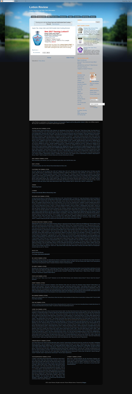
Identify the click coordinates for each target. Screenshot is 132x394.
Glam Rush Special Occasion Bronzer (44, 206)
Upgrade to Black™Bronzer (49, 272)
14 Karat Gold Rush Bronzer (38, 198)
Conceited (34, 203)
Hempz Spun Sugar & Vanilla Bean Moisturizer (66, 286)
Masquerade (75, 211)
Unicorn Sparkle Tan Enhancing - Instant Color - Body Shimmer (50, 245)
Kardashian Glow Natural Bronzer (73, 208)
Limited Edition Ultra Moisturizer (62, 179)
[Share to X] (46, 52)
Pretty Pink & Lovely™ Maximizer (65, 324)
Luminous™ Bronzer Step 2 (75, 179)
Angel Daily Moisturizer (85, 198)
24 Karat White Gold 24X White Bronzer (52, 198)
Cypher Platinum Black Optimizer (86, 177)
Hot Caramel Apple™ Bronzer (88, 318)
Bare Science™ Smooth (43, 172)
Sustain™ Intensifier (36, 352)
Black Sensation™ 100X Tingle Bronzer (40, 365)
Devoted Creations (81, 84)
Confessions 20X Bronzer (42, 203)
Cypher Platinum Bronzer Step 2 (43, 178)
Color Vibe (48, 228)
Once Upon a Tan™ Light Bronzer (82, 269)
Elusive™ (48, 205)
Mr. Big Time (50, 212)
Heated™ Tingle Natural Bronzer (48, 137)
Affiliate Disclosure (94, 90)
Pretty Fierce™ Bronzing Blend (63, 150)
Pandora (38, 214)
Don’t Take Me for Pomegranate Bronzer (59, 344)
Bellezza (57, 199)
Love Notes (50, 211)
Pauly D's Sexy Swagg (54, 238)
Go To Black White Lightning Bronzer (92, 315)
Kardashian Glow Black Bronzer (88, 206)
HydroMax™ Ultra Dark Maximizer (66, 287)
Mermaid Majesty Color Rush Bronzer (46, 236)
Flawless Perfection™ (89, 231)
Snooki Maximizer (83, 327)
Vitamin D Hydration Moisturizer (53, 262)
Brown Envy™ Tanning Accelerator (74, 358)
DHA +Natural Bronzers (51, 36)
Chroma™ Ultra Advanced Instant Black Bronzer (45, 367)
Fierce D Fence (43, 134)
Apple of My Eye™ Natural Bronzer (64, 342)
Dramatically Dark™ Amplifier (38, 231)
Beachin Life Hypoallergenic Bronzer (62, 130)
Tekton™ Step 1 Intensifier (64, 181)
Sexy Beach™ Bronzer (41, 271)
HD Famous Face (86, 178)
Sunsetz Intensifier (86, 290)
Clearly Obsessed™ (58, 202)
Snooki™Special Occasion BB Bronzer (40, 332)
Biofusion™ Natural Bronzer (54, 172)
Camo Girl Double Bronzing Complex (87, 259)
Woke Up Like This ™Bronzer (42, 247)
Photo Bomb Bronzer (53, 324)
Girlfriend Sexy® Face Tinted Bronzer (88, 344)
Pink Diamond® (94, 349)
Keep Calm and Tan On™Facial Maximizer (45, 321)
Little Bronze (45, 211)
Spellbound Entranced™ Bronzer (84, 215)
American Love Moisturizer (61, 259)
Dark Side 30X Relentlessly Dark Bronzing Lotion (65, 133)
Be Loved (83, 342)
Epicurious (76, 178)
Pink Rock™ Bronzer (44, 351)
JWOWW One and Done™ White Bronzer (87, 65)
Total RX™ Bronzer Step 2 (75, 181)
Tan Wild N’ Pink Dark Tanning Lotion (78, 261)
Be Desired (78, 342)
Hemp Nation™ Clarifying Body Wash (59, 139)
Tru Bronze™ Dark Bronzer (84, 362)
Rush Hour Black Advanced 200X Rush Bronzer (42, 374)
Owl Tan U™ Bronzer (73, 236)
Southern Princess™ (57, 374)
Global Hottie (94, 136)
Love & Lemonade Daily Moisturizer (79, 235)
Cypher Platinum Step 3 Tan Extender (58, 178)
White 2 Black (66, 245)
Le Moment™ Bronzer (92, 233)
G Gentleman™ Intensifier (83, 134)
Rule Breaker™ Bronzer (50, 241)
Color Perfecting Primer (86, 175)
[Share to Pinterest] (49, 52)
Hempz (79, 91)
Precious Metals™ (53, 150)
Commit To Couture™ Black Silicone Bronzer (60, 228)
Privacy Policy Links (94, 94)
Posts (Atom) (42, 60)
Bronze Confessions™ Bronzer (58, 226)
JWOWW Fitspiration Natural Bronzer (84, 140)
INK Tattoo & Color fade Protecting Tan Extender (64, 269)
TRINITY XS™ (42, 244)
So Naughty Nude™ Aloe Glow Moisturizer (64, 241)
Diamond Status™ (84, 229)
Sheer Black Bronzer (40, 325)
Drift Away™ (71, 344)
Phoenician (42, 214)
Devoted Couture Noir (75, 229)
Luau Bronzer (48, 371)
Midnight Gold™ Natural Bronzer (45, 373)
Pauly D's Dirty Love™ (44, 238)
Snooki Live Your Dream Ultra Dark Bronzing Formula (68, 327)
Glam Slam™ (54, 206)
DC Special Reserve (46, 229)
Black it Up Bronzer (82, 60)
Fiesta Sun (80, 89)
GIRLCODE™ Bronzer (36, 232)
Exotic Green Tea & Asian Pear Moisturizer (73, 284)
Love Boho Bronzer (94, 348)
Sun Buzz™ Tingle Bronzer (56, 376)
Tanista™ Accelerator (95, 271)
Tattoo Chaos (60, 337)
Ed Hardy (79, 87)
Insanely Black (82, 297)
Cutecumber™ (38, 344)
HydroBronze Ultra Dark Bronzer (52, 287)
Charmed (88, 201)
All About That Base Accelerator (38, 304)
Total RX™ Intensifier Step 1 (87, 181)
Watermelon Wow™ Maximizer (69, 337)
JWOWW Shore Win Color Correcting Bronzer (72, 146)
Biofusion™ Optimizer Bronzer (66, 172)
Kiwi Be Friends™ (65, 348)
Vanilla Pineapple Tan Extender (46, 155)
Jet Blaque (87, 297)
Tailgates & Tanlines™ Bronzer (84, 68)
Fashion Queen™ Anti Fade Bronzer (43, 368)
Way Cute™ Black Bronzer (81, 337)
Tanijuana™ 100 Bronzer (49, 377)
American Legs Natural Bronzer (48, 259)
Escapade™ (67, 205)
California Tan (80, 78)
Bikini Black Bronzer (45, 360)
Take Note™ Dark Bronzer (82, 216)
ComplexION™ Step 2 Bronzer (60, 177)
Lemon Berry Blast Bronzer (60, 321)
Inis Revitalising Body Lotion (38, 165)
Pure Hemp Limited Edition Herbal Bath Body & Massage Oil (79, 289)
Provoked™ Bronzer (82, 67)
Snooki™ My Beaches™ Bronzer (42, 329)
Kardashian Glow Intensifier (60, 208)
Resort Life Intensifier (92, 214)
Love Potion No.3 (57, 211)
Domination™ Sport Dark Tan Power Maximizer (73, 314)
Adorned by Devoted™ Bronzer (69, 223)
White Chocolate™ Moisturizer (44, 378)
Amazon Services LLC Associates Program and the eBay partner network (67, 122)
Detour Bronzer (54, 229)
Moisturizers (63, 16)
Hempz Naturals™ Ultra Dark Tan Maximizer (46, 286)
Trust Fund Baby (62, 244)
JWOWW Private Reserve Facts (65, 144)
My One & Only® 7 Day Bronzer (51, 305)
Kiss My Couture (84, 233)
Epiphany (63, 205)
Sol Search (85, 152)
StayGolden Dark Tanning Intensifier (54, 271)
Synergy (79, 100)
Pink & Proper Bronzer (76, 349)
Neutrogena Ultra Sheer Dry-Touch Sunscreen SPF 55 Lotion (91, 39)
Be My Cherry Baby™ (89, 342)
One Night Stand (88, 212)
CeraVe (79, 104)
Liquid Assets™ (68, 149)
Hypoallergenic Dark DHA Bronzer (81, 287)
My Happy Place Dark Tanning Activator (88, 322)
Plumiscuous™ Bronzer (77, 351)
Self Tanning (85, 16)
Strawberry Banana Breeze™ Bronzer (82, 277)
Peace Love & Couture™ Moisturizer (66, 239)
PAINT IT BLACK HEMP (95, 297)
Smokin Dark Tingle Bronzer (67, 290)
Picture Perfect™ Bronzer (50, 214)
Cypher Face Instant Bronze (73, 177)
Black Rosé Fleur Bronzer (71, 201)
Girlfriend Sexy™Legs (61, 346)
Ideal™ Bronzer (49, 233)
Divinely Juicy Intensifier (90, 203)
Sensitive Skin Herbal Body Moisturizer (53, 290)
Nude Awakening (38, 150)
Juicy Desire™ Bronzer (71, 206)
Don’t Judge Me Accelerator (94, 229)
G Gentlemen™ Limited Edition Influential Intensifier (77, 136)
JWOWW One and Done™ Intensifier (46, 143)
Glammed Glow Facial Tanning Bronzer (53, 232)
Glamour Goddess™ (62, 206)
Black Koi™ (47, 268)
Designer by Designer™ (80, 203)
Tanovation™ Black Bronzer (38, 272)
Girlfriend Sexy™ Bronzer (71, 345)
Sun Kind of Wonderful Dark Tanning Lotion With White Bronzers (70, 242)
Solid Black (40, 298)
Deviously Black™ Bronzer (81, 133)
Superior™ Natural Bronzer (45, 153)
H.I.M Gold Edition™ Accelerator (83, 232)
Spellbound (74, 215)
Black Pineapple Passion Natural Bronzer (88, 311)
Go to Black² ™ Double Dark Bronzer (40, 316)
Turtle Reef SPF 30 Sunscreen (85, 244)
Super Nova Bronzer (66, 216)
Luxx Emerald (77, 322)
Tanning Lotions (41, 16)
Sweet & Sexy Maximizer (69, 332)
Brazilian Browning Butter (75, 268)
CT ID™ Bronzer (89, 172)
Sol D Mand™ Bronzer (78, 152)
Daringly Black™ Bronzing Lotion (42, 133)
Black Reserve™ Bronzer (46, 226)
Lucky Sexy (89, 235)
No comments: (36, 52)
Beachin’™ (72, 130)
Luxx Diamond (71, 322)
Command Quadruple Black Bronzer (92, 202)
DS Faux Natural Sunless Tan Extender (56, 203)
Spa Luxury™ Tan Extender (79, 241)
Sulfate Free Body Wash (56, 216)
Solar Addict (90, 152)
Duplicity (89, 133)
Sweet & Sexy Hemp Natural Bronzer (56, 332)
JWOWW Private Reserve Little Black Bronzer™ (82, 144)
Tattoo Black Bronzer (53, 337)
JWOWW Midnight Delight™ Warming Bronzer (65, 141)
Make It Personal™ (69, 211)
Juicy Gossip (78, 206)
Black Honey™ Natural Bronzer (48, 364)
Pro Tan (79, 95)
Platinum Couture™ (88, 239)
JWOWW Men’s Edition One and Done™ (47, 141)
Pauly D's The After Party (91, 238)
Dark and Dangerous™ (46, 344)
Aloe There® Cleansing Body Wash (48, 342)
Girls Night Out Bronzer (43, 261)
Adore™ (71, 198)
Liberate (41, 211)
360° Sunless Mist (65, 198)
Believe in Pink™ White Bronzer (86, 225)
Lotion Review (38, 7)
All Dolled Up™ (76, 198)
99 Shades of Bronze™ (57, 223)
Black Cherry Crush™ (36, 277)
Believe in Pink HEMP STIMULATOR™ (57, 225)
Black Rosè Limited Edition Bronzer (57, 201)
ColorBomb (82, 202)
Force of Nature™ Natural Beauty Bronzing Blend (57, 134)
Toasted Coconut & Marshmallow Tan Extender (82, 153)
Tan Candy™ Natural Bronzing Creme (60, 335)
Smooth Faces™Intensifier (67, 152)
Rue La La (53, 215)
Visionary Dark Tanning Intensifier (57, 218)
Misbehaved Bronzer (85, 211)
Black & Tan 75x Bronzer (37, 297)
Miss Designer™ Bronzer (95, 211)
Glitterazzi (64, 232)
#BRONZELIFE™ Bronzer (37, 223)
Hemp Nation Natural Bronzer (76, 137)
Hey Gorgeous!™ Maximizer (94, 360)
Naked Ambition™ (57, 212)
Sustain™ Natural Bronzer (46, 352)
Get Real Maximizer (68, 315)
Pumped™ (71, 214)
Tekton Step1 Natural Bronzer (53, 181)
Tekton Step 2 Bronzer (42, 181)
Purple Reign (77, 214)
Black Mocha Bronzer (60, 364)
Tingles (70, 16)
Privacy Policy (93, 92)
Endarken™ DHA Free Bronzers (52, 231)
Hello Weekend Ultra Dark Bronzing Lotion (91, 316)
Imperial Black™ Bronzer (72, 361)
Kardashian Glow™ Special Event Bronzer (88, 209)
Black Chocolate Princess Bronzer (55, 362)
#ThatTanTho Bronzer (36, 311)
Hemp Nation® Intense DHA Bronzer (43, 139)
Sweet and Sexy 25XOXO (82, 334)
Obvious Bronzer (80, 212)
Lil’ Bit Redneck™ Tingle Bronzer (47, 235)
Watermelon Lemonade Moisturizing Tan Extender (63, 155)
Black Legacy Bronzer (95, 199)
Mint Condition (64, 349)
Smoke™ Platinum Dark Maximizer (66, 325)
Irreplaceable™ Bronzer (75, 233)
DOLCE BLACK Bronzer (38, 252)
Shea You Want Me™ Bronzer (88, 351)
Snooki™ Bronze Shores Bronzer (63, 328)
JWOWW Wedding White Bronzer (62, 147)
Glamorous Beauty (70, 346)
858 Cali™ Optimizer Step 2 (60, 171)
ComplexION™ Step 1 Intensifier (46, 177)
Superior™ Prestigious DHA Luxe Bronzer (60, 153)
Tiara (70, 153)
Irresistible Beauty (54, 348)
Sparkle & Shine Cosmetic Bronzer (92, 241)
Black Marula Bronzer (75, 311)
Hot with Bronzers (92, 139)
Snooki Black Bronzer (92, 325)
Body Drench (80, 76)
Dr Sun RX (80, 86)
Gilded (90, 136)
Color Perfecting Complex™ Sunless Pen (52, 175)
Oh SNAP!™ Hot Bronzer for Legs (85, 361)
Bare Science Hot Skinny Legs (91, 171)
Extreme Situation (63, 231)
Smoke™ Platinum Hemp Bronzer (80, 325)
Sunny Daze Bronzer (78, 290)
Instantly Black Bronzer (94, 304)
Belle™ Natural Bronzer (64, 199)
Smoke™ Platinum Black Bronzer (51, 325)
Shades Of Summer (47, 152)
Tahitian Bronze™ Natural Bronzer (83, 271)
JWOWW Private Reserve (52, 144)
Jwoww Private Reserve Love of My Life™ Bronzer (54, 149)
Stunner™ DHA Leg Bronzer (44, 216)
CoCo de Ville (66, 202)
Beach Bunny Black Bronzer (52, 358)
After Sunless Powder (79, 171)
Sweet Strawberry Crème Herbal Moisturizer (57, 292)
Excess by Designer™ (75, 205)
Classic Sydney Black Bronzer (50, 131)
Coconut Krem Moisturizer (94, 226)
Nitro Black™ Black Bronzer (59, 373)
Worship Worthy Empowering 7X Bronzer (72, 218)
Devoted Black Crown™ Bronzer (64, 229)
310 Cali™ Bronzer (36, 171)
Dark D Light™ (52, 133)
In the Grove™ (47, 348)
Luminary (63, 211)
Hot (87, 139)
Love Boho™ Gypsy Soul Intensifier (52, 349)
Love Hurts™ (75, 149)
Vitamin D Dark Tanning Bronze (93, 261)
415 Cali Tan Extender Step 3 (46, 171)
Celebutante (83, 201)
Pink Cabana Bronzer (86, 349)
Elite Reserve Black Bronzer (41, 315)
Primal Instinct (74, 150)
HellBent (57, 137)
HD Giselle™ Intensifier (40, 179)
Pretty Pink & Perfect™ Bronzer (78, 324)
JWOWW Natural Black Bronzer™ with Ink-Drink (86, 141)
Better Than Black (66, 311)
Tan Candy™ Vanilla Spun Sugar (42, 337)
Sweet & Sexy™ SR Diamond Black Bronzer (67, 334)
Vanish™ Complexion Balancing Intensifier (41, 218)
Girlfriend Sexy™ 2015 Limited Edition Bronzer (55, 345)
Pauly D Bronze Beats (82, 236)
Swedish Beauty (81, 98)
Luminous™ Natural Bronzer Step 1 (89, 179)
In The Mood (67, 233)
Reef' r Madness (89, 150)
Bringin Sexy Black (92, 130)
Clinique (79, 80)
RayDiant (84, 150)
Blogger (84, 382)
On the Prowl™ (45, 150)
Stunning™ (97, 351)
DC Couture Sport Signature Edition (77, 228)
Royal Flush (44, 215)
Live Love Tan (69, 235)
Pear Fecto (69, 349)
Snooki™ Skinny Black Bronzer (56, 329)
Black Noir (47, 201)
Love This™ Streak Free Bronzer (43, 322)
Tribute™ (37, 155)
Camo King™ (68, 226)
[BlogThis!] (44, 52)
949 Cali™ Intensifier (70, 171)
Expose (80, 178)
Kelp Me (59, 348)
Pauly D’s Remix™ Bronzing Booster (50, 239)
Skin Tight (60, 152)
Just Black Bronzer (40, 319)
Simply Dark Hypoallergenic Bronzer (66, 305)
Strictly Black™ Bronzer (52, 242)
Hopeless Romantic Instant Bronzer (74, 318)
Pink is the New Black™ (79, 239)
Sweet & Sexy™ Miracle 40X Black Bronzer (48, 334)
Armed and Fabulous (94, 198)
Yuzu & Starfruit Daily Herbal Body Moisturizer (76, 292)
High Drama (42, 233)
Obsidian (75, 212)
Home (33, 16)
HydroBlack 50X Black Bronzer (72, 297)
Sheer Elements (54, 152)
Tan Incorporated (81, 102)
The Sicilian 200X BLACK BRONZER (41, 254)
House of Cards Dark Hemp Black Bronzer (80, 304)
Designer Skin (80, 82)
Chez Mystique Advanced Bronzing (43, 202)
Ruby (49, 215)
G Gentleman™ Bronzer (73, 134)
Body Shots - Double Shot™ (64, 268)
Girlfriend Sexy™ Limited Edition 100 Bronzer (86, 345)
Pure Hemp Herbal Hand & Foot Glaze (58, 289)
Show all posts (55, 24)
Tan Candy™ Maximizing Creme (45, 335)
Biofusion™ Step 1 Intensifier (79, 172)
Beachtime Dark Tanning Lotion (38, 268)
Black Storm (57, 297)
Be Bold (73, 342)
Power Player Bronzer (40, 241)
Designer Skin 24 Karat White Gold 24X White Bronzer (91, 29)
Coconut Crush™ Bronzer (83, 226)
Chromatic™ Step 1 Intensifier (68, 174)
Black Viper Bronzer (36, 284)
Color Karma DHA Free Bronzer (38, 228)
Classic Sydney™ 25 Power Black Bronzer (65, 131)
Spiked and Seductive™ (37, 242)
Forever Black (97, 231)
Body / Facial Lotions (53, 16)
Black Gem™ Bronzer (36, 226)
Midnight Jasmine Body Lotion (59, 160)
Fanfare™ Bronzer (94, 205)
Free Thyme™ (77, 344)
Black (71, 199)
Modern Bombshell (36, 212)
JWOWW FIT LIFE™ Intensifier (70, 140)
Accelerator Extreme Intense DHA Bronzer (41, 130)
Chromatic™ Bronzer (57, 174)
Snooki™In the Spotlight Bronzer (93, 331)
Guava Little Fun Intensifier (89, 346)
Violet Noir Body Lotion (71, 160)
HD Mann (48, 179)
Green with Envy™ (79, 346)
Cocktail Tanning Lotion (80, 174)
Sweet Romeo (74, 216)
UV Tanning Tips (81, 114)
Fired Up (82, 231)
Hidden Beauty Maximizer (53, 261)
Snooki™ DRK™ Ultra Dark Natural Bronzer (79, 328)
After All (52, 130)
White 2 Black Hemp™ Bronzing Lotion (77, 245)
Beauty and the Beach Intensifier (48, 311)
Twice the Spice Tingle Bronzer (65, 352)
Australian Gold (81, 75)
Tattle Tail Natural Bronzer (94, 216)
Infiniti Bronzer (53, 179)
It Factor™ (38, 140)
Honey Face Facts (40, 348)
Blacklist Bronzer (54, 268)
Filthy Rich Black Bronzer (73, 231)
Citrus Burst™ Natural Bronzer (56, 314)
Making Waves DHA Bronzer (84, 149)
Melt (79, 211)
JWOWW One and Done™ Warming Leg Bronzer (64, 143)
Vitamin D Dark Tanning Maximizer (39, 262)
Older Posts (70, 57)
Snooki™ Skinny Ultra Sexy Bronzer (70, 329)
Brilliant (78, 201)
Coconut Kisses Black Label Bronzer (88, 268)
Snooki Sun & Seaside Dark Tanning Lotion (46, 328)
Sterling (94, 152)
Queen (81, 214)
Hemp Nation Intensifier (65, 137)
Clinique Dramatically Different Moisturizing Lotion (44, 192)
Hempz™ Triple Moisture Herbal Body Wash (57, 318)
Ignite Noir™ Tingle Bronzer (58, 233)
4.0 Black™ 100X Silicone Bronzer (39, 358)
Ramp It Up (79, 150)
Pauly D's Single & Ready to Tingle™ (66, 238)
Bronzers (93, 16)
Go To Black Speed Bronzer (78, 315)
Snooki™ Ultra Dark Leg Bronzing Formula (54, 331)
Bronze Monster (79, 312)
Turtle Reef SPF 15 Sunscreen (72, 244)
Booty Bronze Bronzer (71, 312)
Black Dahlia (75, 199)
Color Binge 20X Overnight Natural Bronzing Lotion (85, 131)
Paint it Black (34, 298)
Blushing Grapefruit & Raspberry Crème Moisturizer (52, 284)
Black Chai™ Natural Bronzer (48, 297)
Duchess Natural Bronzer (40, 205)
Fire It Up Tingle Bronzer (56, 368)
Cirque (52, 202)
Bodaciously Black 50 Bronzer (51, 304)
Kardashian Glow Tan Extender (88, 208)
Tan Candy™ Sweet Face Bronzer (76, 335)
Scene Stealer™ (39, 152)
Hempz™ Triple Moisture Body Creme (85, 286)
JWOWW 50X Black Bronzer (46, 140)
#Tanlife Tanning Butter (47, 223)
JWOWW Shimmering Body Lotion (55, 146)
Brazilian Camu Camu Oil (48, 160)
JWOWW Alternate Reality (57, 140)
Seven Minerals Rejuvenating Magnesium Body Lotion (55, 165)
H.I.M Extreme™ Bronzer (71, 232)
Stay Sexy (44, 242)
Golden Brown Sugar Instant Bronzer (50, 370)
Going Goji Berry (77, 316)
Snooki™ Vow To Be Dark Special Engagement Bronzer (74, 331)
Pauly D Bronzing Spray (92, 236)
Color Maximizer (89, 174)
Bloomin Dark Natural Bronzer (60, 312)
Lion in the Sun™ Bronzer (59, 235)
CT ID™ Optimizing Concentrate (45, 174)
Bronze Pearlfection (39, 131)
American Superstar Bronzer (73, 259)
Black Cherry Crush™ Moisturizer (49, 277)
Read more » (35, 50)
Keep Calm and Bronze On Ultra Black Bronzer (55, 319)
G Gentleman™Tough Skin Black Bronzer (46, 136)
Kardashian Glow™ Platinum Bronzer (71, 209)
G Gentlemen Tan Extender (60, 136)
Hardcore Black (38, 137)
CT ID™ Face (96, 172)
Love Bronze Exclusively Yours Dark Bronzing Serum (77, 321)
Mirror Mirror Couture (58, 236)
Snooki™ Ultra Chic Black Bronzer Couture (87, 329)
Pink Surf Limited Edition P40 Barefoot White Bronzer (60, 351)
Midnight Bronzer (93, 149)
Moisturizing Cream (36, 186)
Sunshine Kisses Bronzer (64, 261)
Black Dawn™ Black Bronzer (81, 130)
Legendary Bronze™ (73, 348)
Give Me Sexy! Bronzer (88, 358)
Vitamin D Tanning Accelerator (66, 262)
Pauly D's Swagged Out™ (80, 238)
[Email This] (43, 52)
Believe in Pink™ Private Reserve (73, 225)
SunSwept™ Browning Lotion (68, 271)
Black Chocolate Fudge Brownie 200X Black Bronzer (47, 361)
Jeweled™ (41, 149)
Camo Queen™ (74, 226)
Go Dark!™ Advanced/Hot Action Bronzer (79, 360)
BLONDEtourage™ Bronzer (88, 223)
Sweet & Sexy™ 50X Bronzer (81, 332)
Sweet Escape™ (55, 352)
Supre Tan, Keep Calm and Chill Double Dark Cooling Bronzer (51, 28)
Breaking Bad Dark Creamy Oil (64, 304)
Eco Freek (93, 133)
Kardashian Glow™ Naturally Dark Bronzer (54, 209)
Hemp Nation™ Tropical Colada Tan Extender (76, 139)
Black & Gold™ (97, 225)
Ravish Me (85, 214)
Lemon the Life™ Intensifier (83, 348)
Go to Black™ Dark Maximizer (67, 316)
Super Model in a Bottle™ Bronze (91, 242)
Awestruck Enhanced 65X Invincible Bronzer (46, 199)
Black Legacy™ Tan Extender (38, 201)
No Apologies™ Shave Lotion (67, 212)
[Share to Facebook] (47, 52)
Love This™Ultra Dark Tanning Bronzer (59, 322)
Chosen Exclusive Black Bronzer (42, 314)
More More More (43, 212)
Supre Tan (79, 97)
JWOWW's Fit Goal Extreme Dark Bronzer (78, 147)
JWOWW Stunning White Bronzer (89, 146)
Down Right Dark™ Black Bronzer (46, 269)
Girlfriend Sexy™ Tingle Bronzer (49, 346)
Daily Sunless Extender (69, 203)
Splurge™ (94, 215)
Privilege (58, 214)
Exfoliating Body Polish (85, 205)
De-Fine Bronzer (70, 178)
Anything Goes (79, 223)
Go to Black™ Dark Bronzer (54, 316)
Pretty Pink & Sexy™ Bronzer (91, 324)
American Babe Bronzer (37, 259)
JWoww (37, 149)
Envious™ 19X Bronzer (56, 205)
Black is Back (63, 297)
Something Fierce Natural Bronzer (63, 215)
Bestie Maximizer (59, 311)
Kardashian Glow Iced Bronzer (47, 208)
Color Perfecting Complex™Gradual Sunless (70, 175)
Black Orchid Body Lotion (37, 160)
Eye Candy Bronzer (36, 134)
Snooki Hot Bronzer (52, 327)
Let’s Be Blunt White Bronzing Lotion (65, 277)
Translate (95, 107)
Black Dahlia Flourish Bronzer (84, 199)
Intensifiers (77, 16)
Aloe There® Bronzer (36, 342)
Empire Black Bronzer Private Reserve (56, 315)
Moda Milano (66, 236)
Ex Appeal (98, 133)
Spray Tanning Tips (82, 113)
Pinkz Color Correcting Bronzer (43, 289)
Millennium (80, 93)
